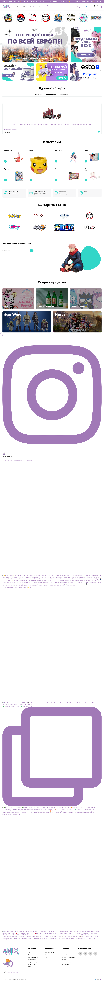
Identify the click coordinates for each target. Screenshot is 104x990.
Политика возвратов (51, 954)
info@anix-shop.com (12, 972)
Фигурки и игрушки (34, 962)
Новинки (38, 95)
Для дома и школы (33, 954)
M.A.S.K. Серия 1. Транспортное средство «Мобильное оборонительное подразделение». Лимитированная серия (52, 124)
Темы (24, 6)
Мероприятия (32, 959)
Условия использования (68, 957)
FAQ (46, 957)
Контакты (39, 6)
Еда (29, 952)
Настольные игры (33, 957)
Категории (16, 6)
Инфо (31, 6)
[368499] (99, 132)
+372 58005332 (12, 971)
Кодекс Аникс (65, 954)
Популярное (50, 95)
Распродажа (64, 95)
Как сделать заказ (50, 952)
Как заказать (65, 964)
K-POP (29, 966)
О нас (63, 952)
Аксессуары (31, 964)
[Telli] (31, 250)
